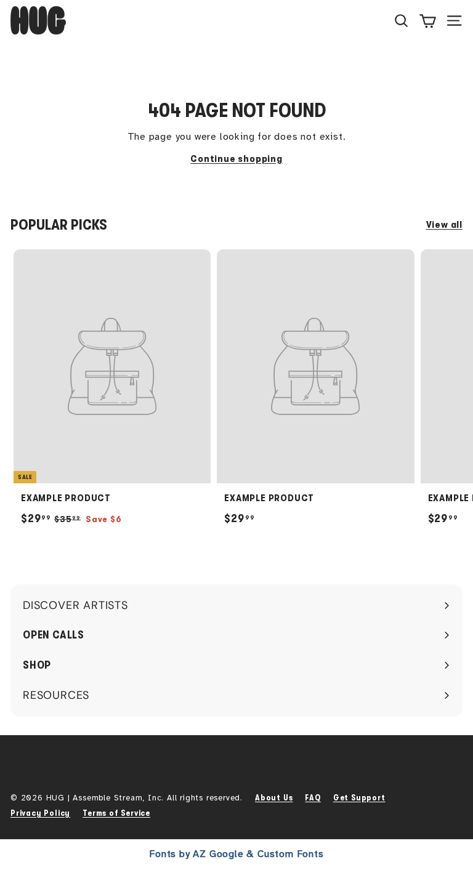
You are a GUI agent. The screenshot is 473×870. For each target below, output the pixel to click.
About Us (274, 797)
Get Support (359, 797)
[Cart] (427, 20)
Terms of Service (116, 813)
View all (444, 224)
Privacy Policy (40, 813)
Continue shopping (236, 158)
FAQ (312, 797)
